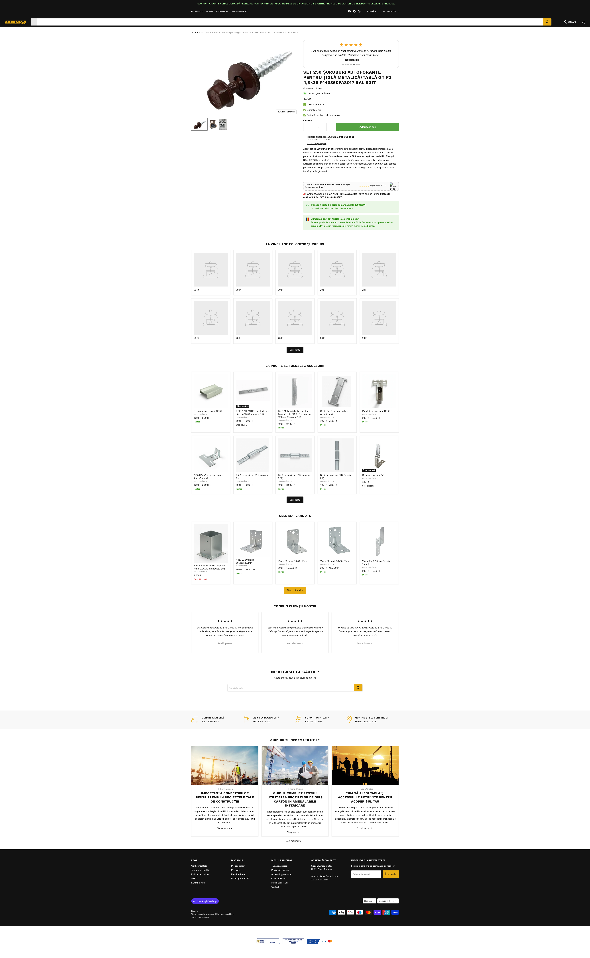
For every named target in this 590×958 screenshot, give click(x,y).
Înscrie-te (391, 874)
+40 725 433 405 (319, 879)
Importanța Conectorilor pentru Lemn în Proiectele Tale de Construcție (225, 797)
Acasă (194, 32)
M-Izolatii (209, 11)
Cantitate (307, 120)
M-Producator (197, 11)
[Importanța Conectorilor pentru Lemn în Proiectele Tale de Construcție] (224, 765)
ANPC (194, 878)
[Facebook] (354, 11)
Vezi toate (295, 499)
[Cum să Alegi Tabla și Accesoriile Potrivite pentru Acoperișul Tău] (365, 765)
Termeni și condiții (200, 870)
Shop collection (295, 590)
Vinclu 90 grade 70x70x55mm (293, 561)
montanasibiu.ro (314, 88)
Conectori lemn (278, 878)
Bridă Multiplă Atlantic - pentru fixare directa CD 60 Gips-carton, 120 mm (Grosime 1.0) (294, 414)
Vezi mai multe (293, 841)
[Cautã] (547, 22)
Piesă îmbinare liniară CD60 (208, 411)
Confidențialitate (199, 866)
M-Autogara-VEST (239, 11)
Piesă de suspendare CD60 (376, 411)
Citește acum (223, 828)
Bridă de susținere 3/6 (373, 475)
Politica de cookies (200, 874)
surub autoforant (279, 882)
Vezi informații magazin (316, 144)
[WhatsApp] (359, 11)
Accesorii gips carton (281, 874)
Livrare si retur (198, 882)
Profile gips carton (280, 870)
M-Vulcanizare (222, 11)
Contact (275, 887)
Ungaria (389, 11)
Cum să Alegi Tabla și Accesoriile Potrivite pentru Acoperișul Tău (365, 797)
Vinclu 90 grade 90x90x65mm (335, 561)
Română (370, 11)
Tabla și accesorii (279, 866)
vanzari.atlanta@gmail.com (324, 876)
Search (194, 911)
